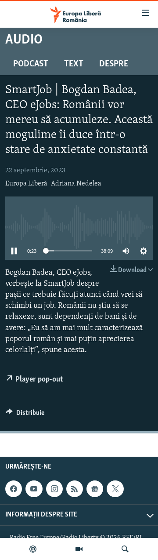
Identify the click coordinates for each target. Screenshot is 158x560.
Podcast (30, 64)
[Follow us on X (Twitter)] (115, 488)
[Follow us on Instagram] (54, 488)
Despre (113, 64)
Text (73, 64)
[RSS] (74, 488)
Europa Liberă (26, 183)
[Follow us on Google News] (94, 488)
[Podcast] (33, 549)
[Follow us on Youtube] (33, 488)
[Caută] (125, 549)
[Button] (25, 415)
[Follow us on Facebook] (13, 488)
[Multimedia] (79, 549)
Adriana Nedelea (76, 183)
